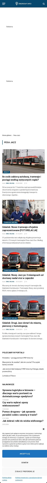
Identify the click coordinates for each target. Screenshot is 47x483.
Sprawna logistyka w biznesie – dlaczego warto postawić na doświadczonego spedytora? (18, 393)
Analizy (6, 172)
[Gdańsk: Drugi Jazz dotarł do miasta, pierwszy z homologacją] (23, 308)
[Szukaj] (43, 3)
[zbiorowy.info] (23, 3)
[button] (43, 429)
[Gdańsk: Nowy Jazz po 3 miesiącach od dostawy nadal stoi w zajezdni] (23, 260)
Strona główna (6, 135)
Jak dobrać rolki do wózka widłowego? (22, 421)
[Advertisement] (23, 51)
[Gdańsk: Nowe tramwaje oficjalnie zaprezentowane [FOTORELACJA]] (23, 212)
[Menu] (3, 3)
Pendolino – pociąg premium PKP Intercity (17, 358)
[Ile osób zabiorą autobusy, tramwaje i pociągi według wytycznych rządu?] (23, 161)
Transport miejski (10, 222)
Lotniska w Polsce (9, 376)
